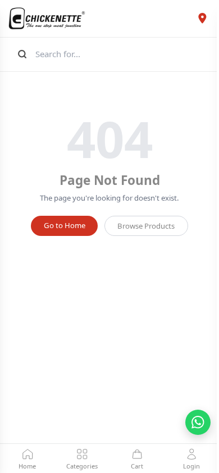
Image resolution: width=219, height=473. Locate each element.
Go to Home (64, 225)
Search (21, 54)
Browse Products (146, 226)
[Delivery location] (202, 18)
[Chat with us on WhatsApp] (198, 422)
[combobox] (121, 54)
